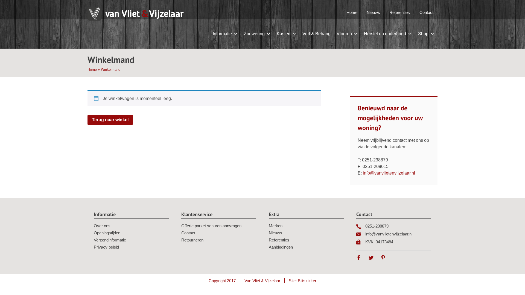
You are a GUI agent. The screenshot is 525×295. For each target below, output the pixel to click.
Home (351, 12)
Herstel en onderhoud (385, 33)
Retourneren (192, 240)
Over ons (102, 225)
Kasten (283, 33)
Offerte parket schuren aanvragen (211, 225)
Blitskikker (307, 280)
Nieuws (373, 12)
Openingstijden (107, 233)
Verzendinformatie (110, 240)
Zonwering (254, 33)
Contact (426, 12)
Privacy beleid (106, 247)
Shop (423, 33)
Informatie (222, 33)
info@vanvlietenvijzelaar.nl (389, 173)
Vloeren (344, 33)
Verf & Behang (316, 33)
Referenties (399, 12)
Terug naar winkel (110, 119)
